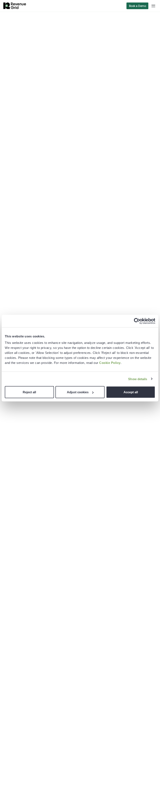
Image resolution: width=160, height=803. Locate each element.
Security (9, 639)
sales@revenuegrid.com (19, 752)
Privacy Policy (12, 706)
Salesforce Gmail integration (77, 652)
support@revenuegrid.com (21, 746)
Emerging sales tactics (127, 612)
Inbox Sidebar (67, 659)
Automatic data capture (74, 612)
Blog (115, 606)
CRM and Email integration (76, 606)
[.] (40, 534)
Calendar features (70, 619)
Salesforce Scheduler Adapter (78, 666)
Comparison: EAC (15, 632)
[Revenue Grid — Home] (14, 6)
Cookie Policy (110, 363)
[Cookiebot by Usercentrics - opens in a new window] (137, 321)
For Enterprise (12, 606)
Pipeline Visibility (69, 626)
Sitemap (9, 728)
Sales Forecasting (70, 632)
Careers (117, 658)
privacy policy (77, 535)
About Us (118, 638)
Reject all (29, 392)
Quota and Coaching (126, 619)
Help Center (11, 691)
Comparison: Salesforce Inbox (23, 626)
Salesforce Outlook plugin (75, 646)
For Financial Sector (16, 612)
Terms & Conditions (16, 698)
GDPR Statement (14, 721)
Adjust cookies (78, 392)
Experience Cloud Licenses (21, 619)
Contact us (120, 645)
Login (7, 652)
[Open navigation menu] (153, 6)
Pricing (7, 646)
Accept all (131, 392)
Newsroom (119, 651)
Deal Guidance (68, 639)
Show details (137, 379)
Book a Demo (137, 6)
